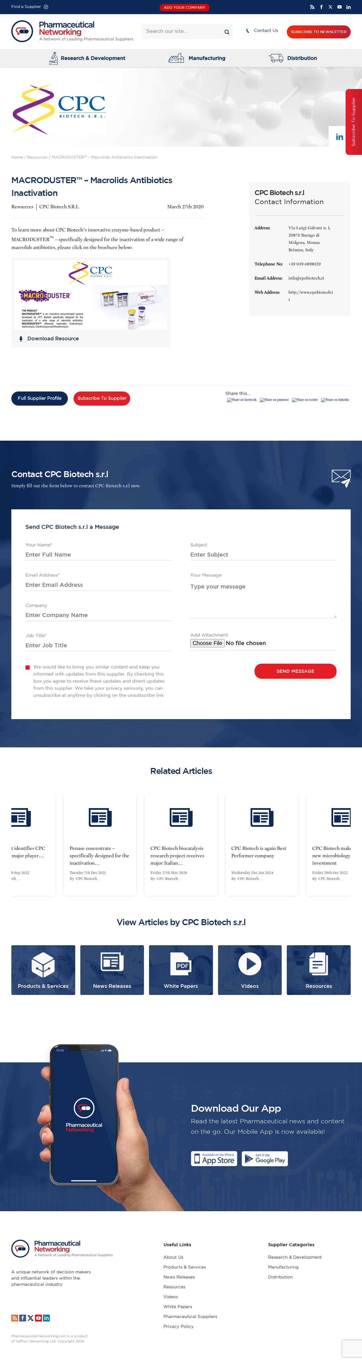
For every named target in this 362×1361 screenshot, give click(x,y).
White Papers (177, 1307)
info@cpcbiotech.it (306, 278)
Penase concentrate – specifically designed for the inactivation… (58, 855)
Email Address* (42, 575)
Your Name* (38, 545)
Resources (37, 157)
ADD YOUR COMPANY (184, 7)
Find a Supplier (26, 6)
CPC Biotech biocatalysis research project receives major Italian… (136, 855)
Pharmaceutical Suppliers (190, 1317)
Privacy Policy (178, 1326)
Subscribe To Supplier (101, 398)
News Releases (179, 1277)
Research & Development (93, 58)
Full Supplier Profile (39, 398)
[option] (139, 845)
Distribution (302, 58)
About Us (173, 1257)
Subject (198, 545)
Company (36, 605)
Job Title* (36, 636)
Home (17, 157)
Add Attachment (209, 635)
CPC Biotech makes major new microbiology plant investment (298, 855)
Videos (170, 1297)
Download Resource (53, 338)
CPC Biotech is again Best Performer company (217, 852)
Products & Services (184, 1267)
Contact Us (266, 31)
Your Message (205, 575)
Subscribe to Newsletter (318, 32)
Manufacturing (207, 58)
